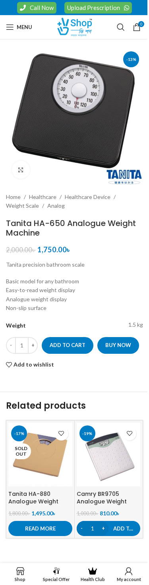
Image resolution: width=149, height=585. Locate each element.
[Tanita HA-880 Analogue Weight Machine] (40, 455)
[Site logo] (74, 26)
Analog (56, 205)
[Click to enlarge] (21, 170)
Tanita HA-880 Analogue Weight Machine (33, 501)
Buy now (118, 345)
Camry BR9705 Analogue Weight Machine (102, 501)
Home (13, 196)
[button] (109, 528)
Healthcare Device (87, 196)
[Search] (121, 27)
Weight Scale (22, 205)
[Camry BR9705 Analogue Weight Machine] (109, 455)
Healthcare (42, 196)
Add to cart (67, 345)
